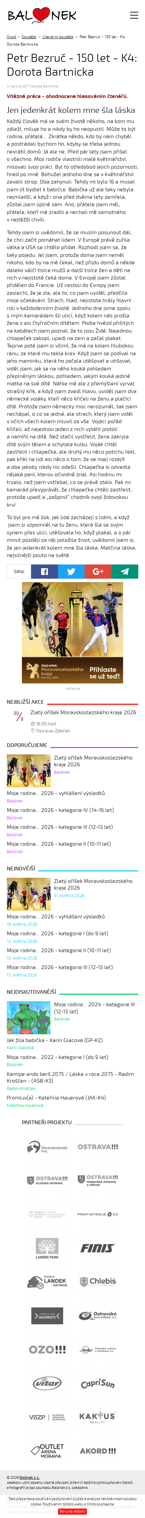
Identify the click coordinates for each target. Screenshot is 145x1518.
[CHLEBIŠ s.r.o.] (98, 1282)
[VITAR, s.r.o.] (47, 1383)
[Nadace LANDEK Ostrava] (47, 1282)
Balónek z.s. (26, 15)
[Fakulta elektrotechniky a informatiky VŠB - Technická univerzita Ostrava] (47, 1214)
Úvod (11, 36)
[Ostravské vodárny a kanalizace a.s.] (98, 1349)
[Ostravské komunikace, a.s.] (98, 1316)
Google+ (98, 571)
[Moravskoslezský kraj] (47, 1147)
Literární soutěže (57, 36)
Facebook (44, 571)
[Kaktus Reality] (98, 1417)
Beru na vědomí (72, 1511)
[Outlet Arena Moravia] (47, 1451)
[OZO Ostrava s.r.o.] (47, 1349)
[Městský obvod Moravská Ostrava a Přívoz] (98, 1180)
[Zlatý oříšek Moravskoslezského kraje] (72, 632)
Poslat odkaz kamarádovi (125, 571)
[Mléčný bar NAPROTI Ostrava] (47, 1316)
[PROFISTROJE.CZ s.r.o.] (98, 1214)
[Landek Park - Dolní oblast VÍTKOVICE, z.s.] (47, 1248)
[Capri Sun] (98, 1383)
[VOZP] (47, 1417)
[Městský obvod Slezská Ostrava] (47, 1180)
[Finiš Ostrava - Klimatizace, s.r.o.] (98, 1248)
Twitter (71, 571)
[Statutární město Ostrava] (98, 1147)
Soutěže (29, 36)
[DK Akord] (98, 1451)
